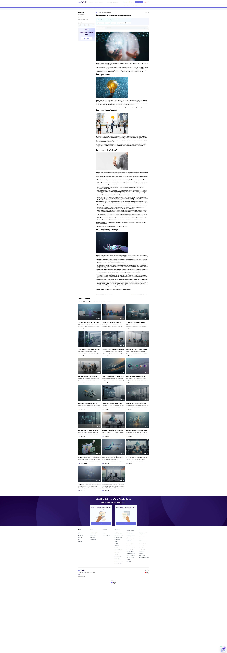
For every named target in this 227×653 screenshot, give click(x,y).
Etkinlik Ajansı (117, 547)
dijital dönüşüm (127, 212)
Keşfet (104, 531)
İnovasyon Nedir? (81, 14)
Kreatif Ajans (117, 545)
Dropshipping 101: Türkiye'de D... (105, 294)
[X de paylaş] (89, 25)
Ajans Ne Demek (99, 107)
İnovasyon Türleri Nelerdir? (83, 17)
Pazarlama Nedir (141, 551)
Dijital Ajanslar (129, 561)
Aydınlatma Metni (93, 539)
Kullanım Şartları (93, 533)
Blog (79, 539)
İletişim (79, 533)
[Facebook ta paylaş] (84, 25)
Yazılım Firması (117, 539)
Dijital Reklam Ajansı (118, 533)
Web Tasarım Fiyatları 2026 (131, 542)
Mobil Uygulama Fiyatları (143, 531)
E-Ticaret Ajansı (117, 558)
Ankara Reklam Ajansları (119, 561)
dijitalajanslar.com (81, 576)
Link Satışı (80, 541)
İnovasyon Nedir (141, 553)
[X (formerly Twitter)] (83, 574)
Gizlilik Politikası (93, 537)
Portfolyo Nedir (141, 545)
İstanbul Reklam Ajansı (118, 563)
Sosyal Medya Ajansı (118, 537)
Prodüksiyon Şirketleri (118, 549)
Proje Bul (126, 523)
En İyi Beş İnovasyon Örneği (83, 19)
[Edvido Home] (81, 570)
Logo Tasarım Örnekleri (143, 542)
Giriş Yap (132, 2)
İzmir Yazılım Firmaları (130, 557)
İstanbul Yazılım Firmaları (131, 555)
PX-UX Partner (113, 580)
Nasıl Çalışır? (80, 535)
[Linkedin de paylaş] (80, 25)
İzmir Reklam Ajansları (130, 551)
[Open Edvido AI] (223, 649)
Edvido (97, 289)
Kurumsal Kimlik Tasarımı (131, 549)
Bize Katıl (80, 537)
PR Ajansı (116, 543)
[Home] (78, 9)
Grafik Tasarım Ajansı (118, 556)
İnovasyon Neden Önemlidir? (83, 16)
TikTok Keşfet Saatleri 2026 (144, 557)
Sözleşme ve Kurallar (94, 531)
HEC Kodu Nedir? (142, 555)
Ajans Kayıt (126, 2)
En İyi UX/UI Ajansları (100, 226)
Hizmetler (96, 2)
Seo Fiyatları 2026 (130, 533)
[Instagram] (81, 574)
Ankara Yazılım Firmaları (131, 553)
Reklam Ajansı (117, 531)
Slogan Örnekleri (142, 549)
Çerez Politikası (93, 535)
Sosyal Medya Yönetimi (131, 547)
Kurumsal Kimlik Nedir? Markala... (139, 294)
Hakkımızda (80, 531)
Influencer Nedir (141, 547)
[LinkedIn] (79, 574)
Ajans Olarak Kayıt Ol (106, 535)
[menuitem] (91, 2)
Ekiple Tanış (146, 570)
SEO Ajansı (116, 541)
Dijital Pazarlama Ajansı (119, 535)
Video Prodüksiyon (130, 545)
